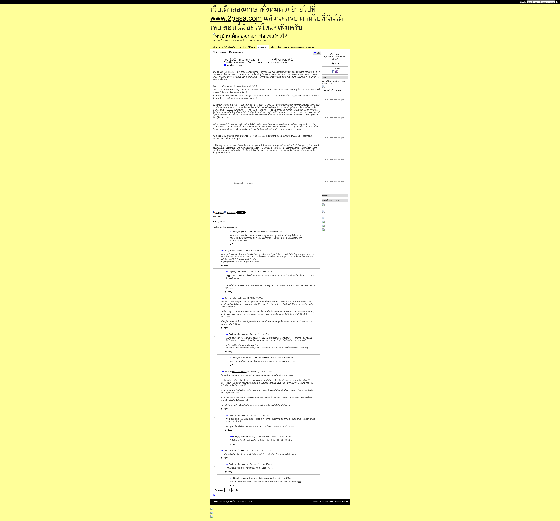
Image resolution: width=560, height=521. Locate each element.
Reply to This (219, 221)
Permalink (231, 232)
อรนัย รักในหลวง (238, 450)
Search (557, 2)
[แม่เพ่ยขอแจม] (217, 65)
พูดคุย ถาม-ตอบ (281, 62)
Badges (315, 501)
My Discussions (236, 52)
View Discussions (234, 65)
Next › (238, 490)
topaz (234, 250)
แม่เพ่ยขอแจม (239, 62)
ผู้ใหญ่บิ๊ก (231, 501)
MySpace (220, 212)
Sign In (523, 2)
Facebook (231, 212)
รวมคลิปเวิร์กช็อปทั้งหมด (331, 90)
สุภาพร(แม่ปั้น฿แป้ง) (248, 231)
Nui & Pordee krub (239, 371)
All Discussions (219, 52)
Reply (233, 244)
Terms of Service (341, 501)
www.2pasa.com (236, 18)
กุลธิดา (234, 298)
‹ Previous (218, 490)
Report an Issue (326, 501)
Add (318, 53)
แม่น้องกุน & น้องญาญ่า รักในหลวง (254, 357)
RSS (214, 495)
